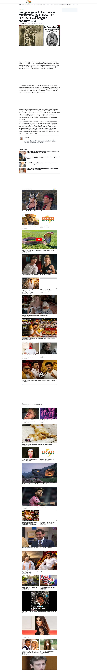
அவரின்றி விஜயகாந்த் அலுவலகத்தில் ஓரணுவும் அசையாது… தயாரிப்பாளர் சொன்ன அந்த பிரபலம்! (42, 152)
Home (20, 4)
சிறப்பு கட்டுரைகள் (58, 4)
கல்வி (48, 4)
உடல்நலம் (40, 4)
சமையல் (51, 4)
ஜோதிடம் (69, 4)
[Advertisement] (39, 54)
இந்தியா (35, 4)
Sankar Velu (24, 23)
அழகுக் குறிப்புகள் (25, 4)
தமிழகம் (73, 4)
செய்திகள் (64, 4)
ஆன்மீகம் (31, 4)
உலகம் (44, 4)
